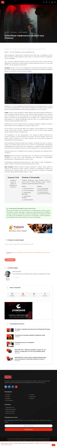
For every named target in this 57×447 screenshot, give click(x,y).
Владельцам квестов (10, 409)
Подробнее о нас (9, 407)
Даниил (8, 278)
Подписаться (28, 429)
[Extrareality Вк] (5, 386)
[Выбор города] (46, 2)
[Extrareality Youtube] (16, 386)
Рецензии (25, 32)
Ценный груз (32, 208)
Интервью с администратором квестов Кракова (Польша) (32, 329)
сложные (31, 398)
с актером (31, 394)
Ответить (17, 277)
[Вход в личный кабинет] (52, 2)
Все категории (9, 400)
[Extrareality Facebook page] (9, 386)
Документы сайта (9, 413)
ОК (53, 444)
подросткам (32, 396)
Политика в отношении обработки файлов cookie (30, 335)
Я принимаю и (28, 253)
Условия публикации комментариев (22, 252)
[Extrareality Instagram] (12, 386)
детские (7, 396)
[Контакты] (43, 2)
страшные (8, 394)
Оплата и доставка (10, 411)
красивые (7, 398)
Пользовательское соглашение (24, 342)
